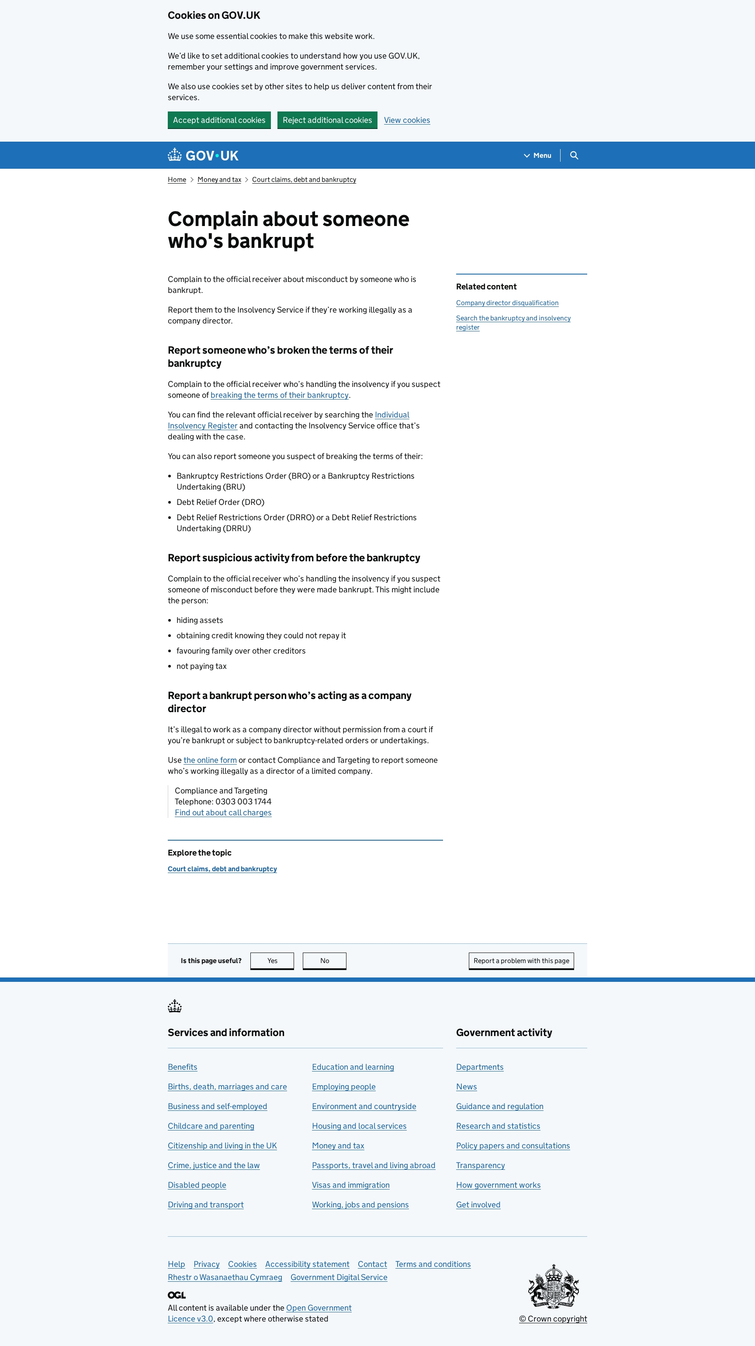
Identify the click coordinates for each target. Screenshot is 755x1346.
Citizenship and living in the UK (222, 1146)
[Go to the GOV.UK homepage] (203, 155)
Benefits (182, 1067)
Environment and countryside (364, 1106)
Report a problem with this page (521, 960)
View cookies (407, 120)
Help (176, 1264)
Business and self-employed (217, 1106)
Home (177, 179)
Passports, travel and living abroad (374, 1165)
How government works (498, 1185)
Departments (480, 1067)
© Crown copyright (553, 1319)
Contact (372, 1264)
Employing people (344, 1087)
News (466, 1087)
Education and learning (353, 1067)
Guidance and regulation (500, 1106)
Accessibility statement (307, 1264)
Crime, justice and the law (214, 1165)
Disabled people (197, 1185)
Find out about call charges (223, 812)
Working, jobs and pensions (360, 1205)
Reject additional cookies (327, 120)
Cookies (242, 1264)
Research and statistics (498, 1126)
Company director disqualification (507, 303)
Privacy (207, 1264)
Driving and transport (206, 1205)
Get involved (478, 1205)
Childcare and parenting (211, 1126)
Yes (280, 960)
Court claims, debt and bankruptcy (304, 179)
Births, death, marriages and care (227, 1087)
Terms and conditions (433, 1264)
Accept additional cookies (219, 120)
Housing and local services (359, 1126)
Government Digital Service (339, 1277)
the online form (210, 760)
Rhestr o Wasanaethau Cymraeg (225, 1277)
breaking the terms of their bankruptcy (280, 395)
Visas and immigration (351, 1185)
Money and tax (219, 179)
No (333, 960)
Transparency (480, 1165)
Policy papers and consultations (513, 1146)
